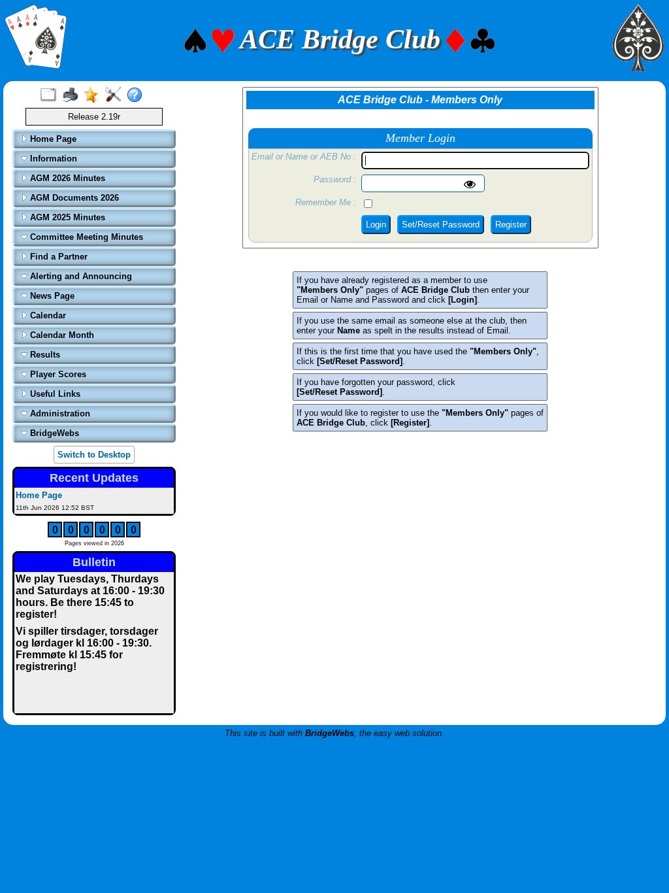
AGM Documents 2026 (73, 198)
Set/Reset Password (441, 224)
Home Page (51, 139)
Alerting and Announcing (79, 276)
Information (52, 158)
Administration (58, 413)
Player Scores (56, 374)
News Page (50, 296)
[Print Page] (73, 95)
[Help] (137, 95)
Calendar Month (60, 335)
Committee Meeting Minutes (85, 237)
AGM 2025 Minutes (66, 217)
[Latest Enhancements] (94, 95)
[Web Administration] (116, 95)
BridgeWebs (53, 433)
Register (511, 224)
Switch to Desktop (94, 455)
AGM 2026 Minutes (66, 178)
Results (43, 355)
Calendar (46, 315)
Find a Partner (57, 256)
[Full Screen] (51, 95)
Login (376, 224)
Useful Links (53, 394)
